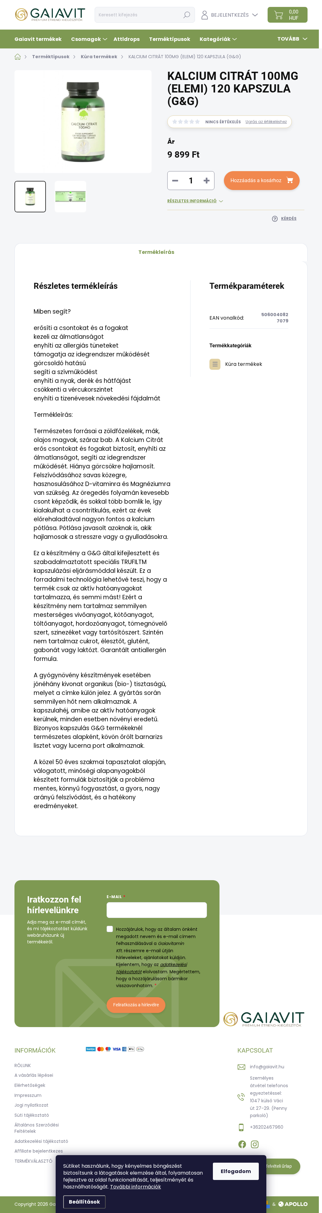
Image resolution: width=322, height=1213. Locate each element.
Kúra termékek (243, 364)
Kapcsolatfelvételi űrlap (269, 1166)
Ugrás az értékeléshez (266, 121)
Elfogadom (236, 1171)
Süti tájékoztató (31, 1115)
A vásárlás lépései (33, 1075)
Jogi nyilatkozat (31, 1105)
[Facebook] (242, 1143)
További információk (135, 1186)
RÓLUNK (22, 1065)
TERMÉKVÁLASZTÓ (33, 1161)
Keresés (187, 14)
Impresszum (28, 1095)
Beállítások (84, 1201)
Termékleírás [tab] (156, 252)
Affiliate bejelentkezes (38, 1151)
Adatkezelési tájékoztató (41, 1141)
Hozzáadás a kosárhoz (255, 180)
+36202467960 (266, 1127)
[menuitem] (40, 39)
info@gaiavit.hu (267, 1067)
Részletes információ (192, 201)
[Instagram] (254, 1143)
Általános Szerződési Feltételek (36, 1128)
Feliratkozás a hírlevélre (136, 1004)
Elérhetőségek (29, 1085)
